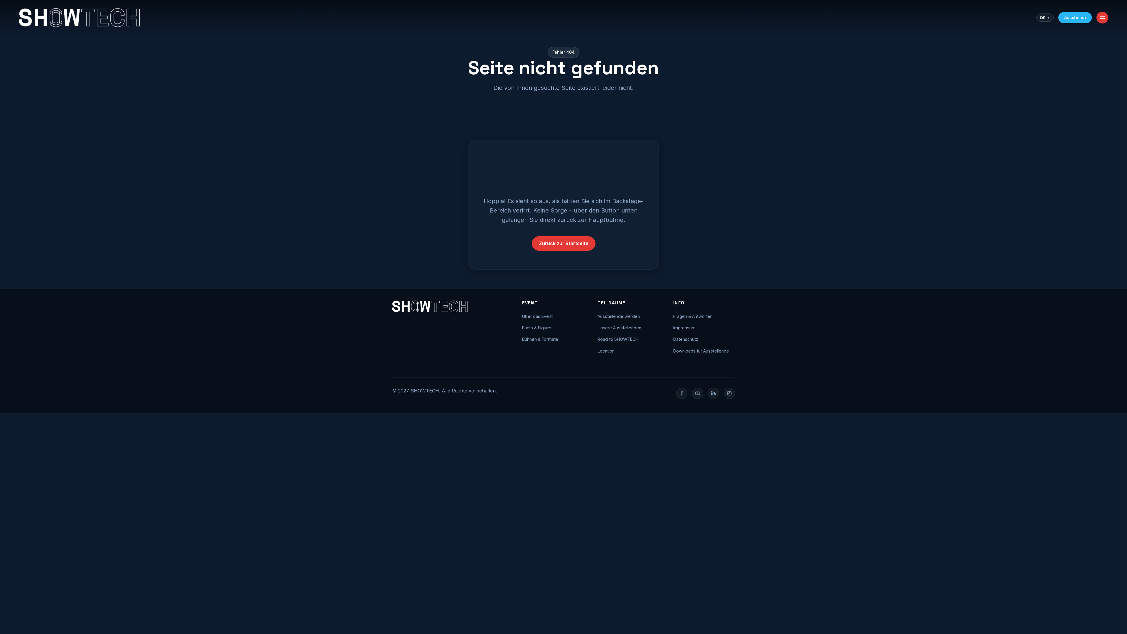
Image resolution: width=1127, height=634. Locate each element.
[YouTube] (697, 393)
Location (606, 350)
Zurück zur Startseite (563, 243)
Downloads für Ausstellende (701, 350)
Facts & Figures (537, 327)
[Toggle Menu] (1102, 17)
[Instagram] (729, 393)
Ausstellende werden (619, 316)
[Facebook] (681, 393)
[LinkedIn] (713, 393)
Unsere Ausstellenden (619, 327)
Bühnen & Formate (540, 339)
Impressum (684, 327)
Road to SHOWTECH (618, 339)
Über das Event (537, 316)
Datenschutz (685, 339)
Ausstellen (1075, 17)
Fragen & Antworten (693, 316)
